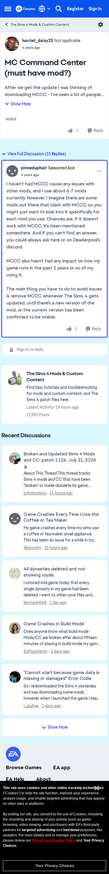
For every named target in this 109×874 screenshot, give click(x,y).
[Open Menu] (101, 24)
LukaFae (31, 705)
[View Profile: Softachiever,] (15, 628)
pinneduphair (34, 167)
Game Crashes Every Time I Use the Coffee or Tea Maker (61, 517)
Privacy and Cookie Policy (53, 840)
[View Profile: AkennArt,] (15, 519)
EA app (61, 767)
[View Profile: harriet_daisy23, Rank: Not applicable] (12, 43)
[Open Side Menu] (7, 8)
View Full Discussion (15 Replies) (37, 153)
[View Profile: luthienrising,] (15, 458)
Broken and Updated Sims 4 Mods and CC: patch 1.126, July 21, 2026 (60, 457)
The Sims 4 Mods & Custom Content (39, 24)
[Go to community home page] (25, 9)
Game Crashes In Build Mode (54, 624)
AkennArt (32, 547)
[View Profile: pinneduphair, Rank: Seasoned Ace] (12, 171)
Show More (21, 104)
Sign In (95, 8)
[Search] (58, 8)
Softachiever (36, 651)
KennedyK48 (35, 602)
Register (75, 8)
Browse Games (24, 767)
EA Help (15, 779)
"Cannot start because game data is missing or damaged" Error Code (61, 676)
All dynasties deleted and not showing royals (54, 572)
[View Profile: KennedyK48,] (15, 573)
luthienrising (35, 493)
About (43, 779)
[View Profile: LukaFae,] (15, 677)
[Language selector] (44, 9)
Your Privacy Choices (54, 865)
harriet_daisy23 (37, 40)
